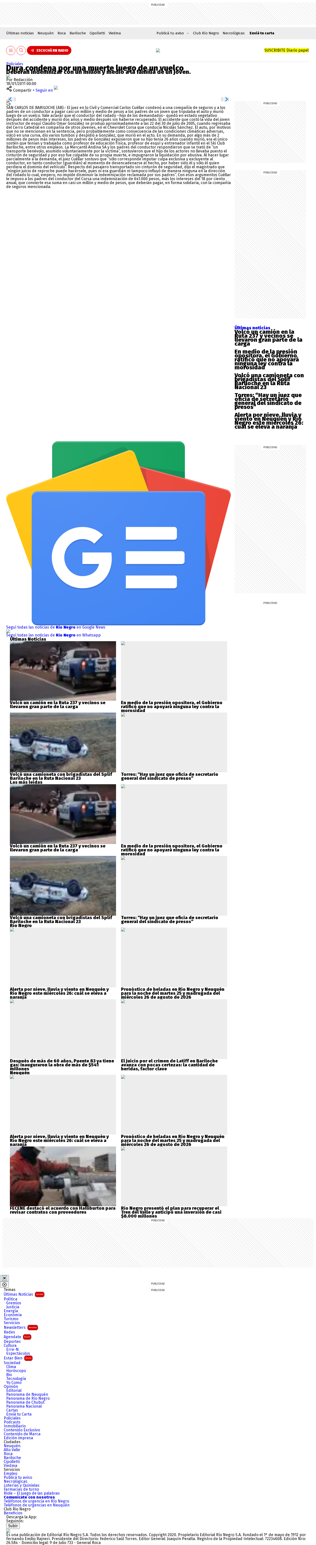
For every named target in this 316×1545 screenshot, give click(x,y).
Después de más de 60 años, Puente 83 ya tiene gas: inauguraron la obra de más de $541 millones (62, 1065)
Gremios (13, 1303)
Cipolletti (97, 33)
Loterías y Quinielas (22, 1485)
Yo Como (13, 1383)
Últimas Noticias (23, 1294)
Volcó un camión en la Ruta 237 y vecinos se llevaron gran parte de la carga (268, 337)
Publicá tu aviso (18, 1478)
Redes (9, 1332)
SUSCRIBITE (286, 50)
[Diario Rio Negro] (8, 1530)
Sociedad (12, 1363)
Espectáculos (18, 1353)
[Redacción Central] (8, 75)
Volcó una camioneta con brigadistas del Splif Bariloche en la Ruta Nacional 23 (269, 381)
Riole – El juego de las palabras (32, 1493)
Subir (13, 1526)
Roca (62, 33)
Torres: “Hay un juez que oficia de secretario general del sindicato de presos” (268, 401)
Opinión (11, 1387)
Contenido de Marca (22, 1434)
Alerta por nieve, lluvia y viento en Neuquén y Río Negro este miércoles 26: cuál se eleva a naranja (269, 420)
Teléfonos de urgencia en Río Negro (36, 1501)
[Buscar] (21, 50)
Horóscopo (16, 1371)
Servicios (12, 1323)
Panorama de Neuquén (27, 1395)
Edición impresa (18, 1438)
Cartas (12, 1410)
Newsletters (20, 1327)
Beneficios (13, 1513)
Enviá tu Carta (19, 1414)
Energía (11, 1311)
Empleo (10, 1474)
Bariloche (78, 33)
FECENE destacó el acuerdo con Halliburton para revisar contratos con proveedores (63, 1210)
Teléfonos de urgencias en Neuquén (37, 1505)
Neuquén (46, 33)
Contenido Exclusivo (22, 1430)
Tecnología (16, 1379)
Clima (11, 1367)
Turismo (11, 1319)
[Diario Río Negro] (158, 50)
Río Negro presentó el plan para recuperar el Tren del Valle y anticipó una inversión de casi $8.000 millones (171, 1212)
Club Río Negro (206, 33)
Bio (9, 1375)
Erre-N (12, 1350)
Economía (13, 1315)
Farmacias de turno (21, 1489)
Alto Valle (12, 1450)
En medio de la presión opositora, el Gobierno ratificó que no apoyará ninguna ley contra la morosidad (267, 359)
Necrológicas (234, 33)
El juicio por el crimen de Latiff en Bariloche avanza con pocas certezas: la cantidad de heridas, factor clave (169, 1065)
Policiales (14, 64)
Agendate (17, 1336)
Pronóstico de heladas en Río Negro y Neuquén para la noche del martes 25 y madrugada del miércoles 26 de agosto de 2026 (172, 993)
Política (10, 1299)
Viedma (115, 33)
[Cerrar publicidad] (4, 1278)
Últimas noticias (20, 33)
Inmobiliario (15, 1426)
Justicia (12, 1307)
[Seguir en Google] (8, 103)
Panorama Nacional (24, 1406)
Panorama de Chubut (25, 1402)
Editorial (13, 1391)
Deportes (12, 1342)
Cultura (10, 1346)
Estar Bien (17, 1358)
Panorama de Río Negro (28, 1398)
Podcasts (12, 1422)
